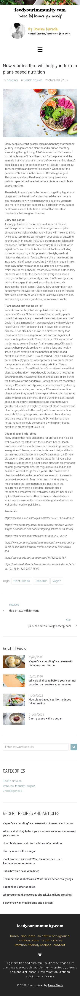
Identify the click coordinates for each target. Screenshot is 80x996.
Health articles (33, 80)
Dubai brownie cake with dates (21, 871)
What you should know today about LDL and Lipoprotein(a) (38, 894)
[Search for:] (36, 747)
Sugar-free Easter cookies (19, 886)
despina (12, 80)
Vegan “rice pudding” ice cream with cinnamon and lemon (38, 823)
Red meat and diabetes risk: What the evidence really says (38, 879)
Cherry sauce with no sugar (45, 718)
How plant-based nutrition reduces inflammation (32, 843)
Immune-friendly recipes (19, 786)
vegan (56, 581)
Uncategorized (12, 791)
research (41, 581)
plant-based (22, 581)
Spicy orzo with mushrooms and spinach (28, 902)
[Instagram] (40, 954)
